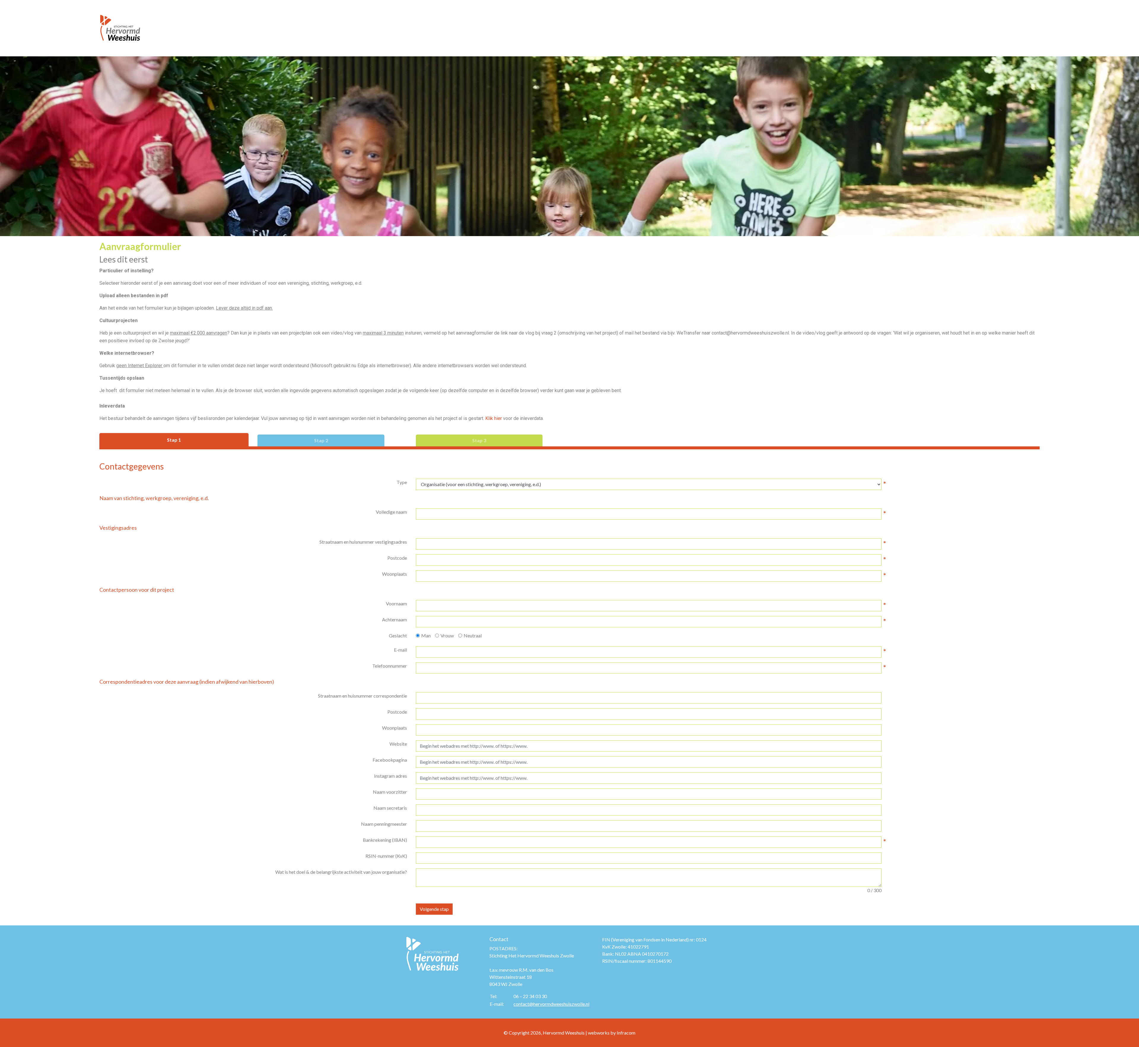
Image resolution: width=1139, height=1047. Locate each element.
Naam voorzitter (390, 792)
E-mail (400, 650)
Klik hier (493, 418)
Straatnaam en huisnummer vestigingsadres (363, 542)
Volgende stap (434, 909)
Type (402, 482)
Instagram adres (390, 776)
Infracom (626, 1032)
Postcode (397, 558)
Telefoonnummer (389, 666)
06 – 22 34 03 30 (530, 996)
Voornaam (396, 603)
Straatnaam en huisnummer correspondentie (362, 695)
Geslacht (398, 635)
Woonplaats (394, 574)
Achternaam (394, 619)
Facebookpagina (390, 760)
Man (426, 635)
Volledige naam (391, 512)
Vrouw (447, 635)
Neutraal (473, 635)
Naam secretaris (390, 808)
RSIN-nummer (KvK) (386, 856)
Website (398, 744)
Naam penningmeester (384, 824)
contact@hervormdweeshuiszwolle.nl (551, 1004)
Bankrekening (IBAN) (385, 840)
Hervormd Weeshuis (564, 1032)
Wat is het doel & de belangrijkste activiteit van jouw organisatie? (341, 872)
